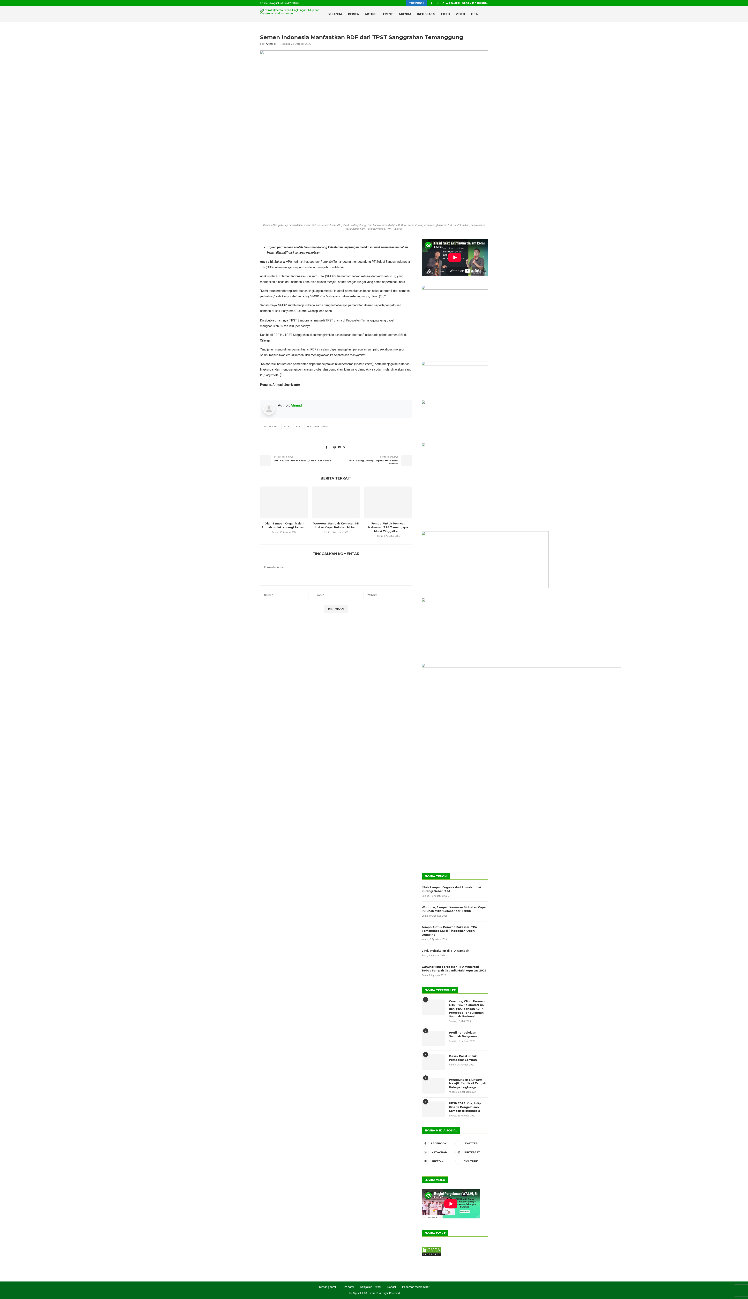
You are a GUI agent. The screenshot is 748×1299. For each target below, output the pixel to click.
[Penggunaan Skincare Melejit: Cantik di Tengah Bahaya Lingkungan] (433, 1085)
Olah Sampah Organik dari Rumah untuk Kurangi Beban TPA (452, 889)
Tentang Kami (327, 1286)
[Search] (479, 30)
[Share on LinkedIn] (339, 447)
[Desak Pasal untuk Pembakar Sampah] (433, 1062)
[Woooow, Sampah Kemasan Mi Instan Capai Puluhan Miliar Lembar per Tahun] (336, 502)
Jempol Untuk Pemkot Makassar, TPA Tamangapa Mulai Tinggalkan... (388, 527)
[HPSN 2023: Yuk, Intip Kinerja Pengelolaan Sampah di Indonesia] (433, 1109)
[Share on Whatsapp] (344, 447)
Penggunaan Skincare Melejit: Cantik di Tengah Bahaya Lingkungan (467, 1083)
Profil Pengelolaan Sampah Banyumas (463, 1034)
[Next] (438, 3)
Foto (445, 14)
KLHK (286, 426)
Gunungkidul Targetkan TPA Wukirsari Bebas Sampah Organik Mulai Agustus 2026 (454, 968)
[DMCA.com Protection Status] (431, 1248)
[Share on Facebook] (326, 447)
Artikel (371, 14)
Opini (475, 14)
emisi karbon (270, 426)
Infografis (426, 14)
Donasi (391, 1286)
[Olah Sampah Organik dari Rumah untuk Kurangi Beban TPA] (284, 502)
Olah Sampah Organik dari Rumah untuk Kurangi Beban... (483, 3)
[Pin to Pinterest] (334, 447)
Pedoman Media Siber (416, 1286)
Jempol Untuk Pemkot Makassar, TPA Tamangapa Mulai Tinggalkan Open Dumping (449, 930)
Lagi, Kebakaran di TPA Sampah (445, 950)
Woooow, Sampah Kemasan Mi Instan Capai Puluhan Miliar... (336, 525)
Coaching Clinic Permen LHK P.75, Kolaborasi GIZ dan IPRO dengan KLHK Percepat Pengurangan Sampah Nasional (467, 1009)
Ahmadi (271, 43)
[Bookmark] (486, 30)
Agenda (405, 14)
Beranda (335, 14)
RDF (298, 426)
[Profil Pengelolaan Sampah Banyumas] (433, 1038)
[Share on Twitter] (331, 447)
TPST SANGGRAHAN (317, 426)
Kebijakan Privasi (370, 1286)
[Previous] (431, 3)
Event (388, 14)
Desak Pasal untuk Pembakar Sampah (463, 1058)
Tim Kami (348, 1286)
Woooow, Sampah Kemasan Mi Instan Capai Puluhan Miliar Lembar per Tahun (454, 909)
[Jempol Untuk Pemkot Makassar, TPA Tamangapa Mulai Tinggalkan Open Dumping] (388, 502)
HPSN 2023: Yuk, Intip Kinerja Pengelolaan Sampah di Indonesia (465, 1107)
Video (460, 14)
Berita (353, 14)
